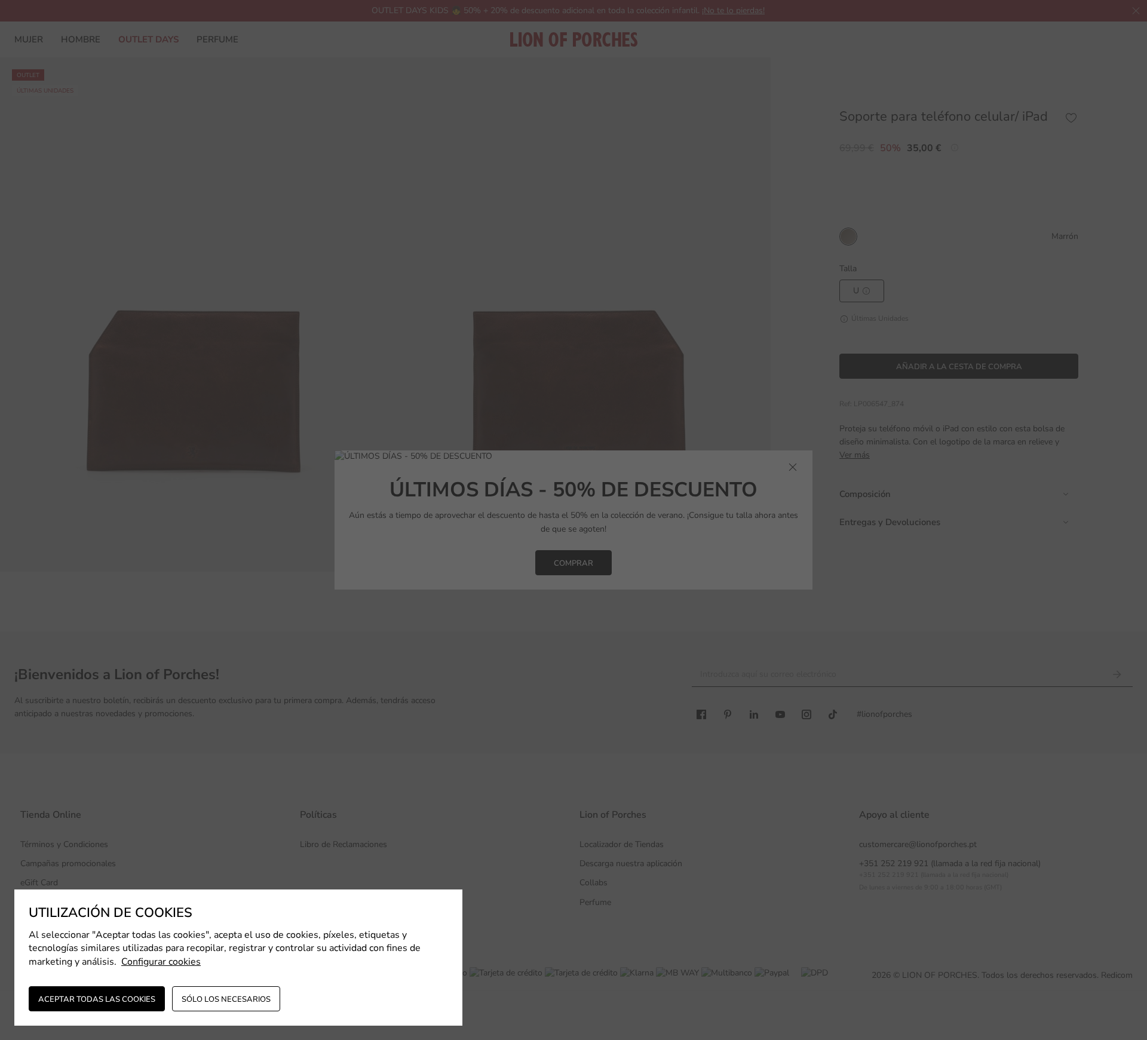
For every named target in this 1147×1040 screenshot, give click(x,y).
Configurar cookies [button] (161, 961)
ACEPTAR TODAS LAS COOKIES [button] (96, 999)
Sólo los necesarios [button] (226, 999)
